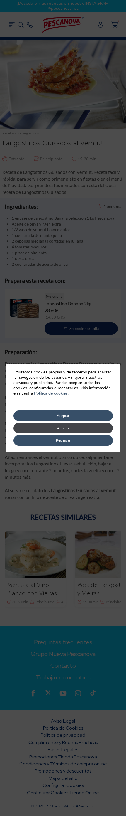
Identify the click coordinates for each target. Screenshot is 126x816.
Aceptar (63, 415)
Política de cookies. (51, 393)
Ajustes (63, 428)
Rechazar (63, 440)
